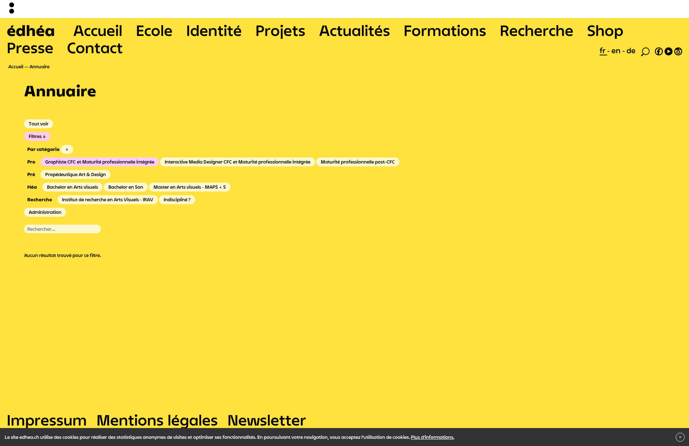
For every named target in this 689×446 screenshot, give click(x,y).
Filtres (35, 136)
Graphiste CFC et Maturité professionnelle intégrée (99, 162)
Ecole (154, 30)
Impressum (47, 419)
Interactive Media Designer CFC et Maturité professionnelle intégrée (237, 162)
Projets (280, 30)
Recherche (536, 30)
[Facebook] (659, 50)
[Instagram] (678, 50)
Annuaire (39, 66)
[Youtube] (668, 50)
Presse (30, 47)
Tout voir (38, 124)
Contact (95, 47)
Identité (214, 30)
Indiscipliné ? (177, 199)
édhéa (31, 30)
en (616, 50)
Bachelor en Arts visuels (72, 187)
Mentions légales (157, 419)
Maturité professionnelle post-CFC (358, 162)
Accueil (97, 30)
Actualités (354, 30)
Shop (605, 30)
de (631, 50)
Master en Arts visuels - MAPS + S (190, 187)
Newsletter (267, 419)
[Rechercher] (645, 51)
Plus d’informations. (432, 437)
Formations (445, 30)
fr (603, 50)
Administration (45, 212)
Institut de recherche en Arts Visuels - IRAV (107, 199)
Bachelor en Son (125, 187)
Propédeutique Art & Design (75, 174)
